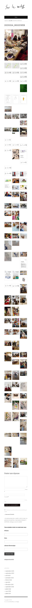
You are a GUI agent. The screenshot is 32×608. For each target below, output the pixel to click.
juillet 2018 (8, 589)
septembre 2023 (9, 573)
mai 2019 (7, 582)
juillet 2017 (8, 593)
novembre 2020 (9, 577)
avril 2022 (7, 575)
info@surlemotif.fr (9, 559)
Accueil (10, 20)
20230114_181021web (14, 25)
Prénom (6, 530)
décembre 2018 (9, 584)
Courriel (6, 496)
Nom (5, 538)
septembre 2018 (9, 586)
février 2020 (8, 580)
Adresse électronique (9, 545)
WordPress (12, 601)
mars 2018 (8, 591)
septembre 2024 (9, 571)
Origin (17, 601)
